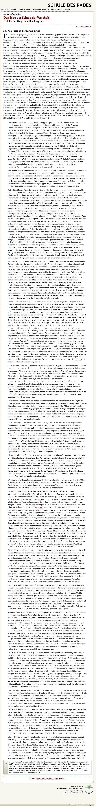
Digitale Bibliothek (10, 9)
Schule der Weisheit (24, 9)
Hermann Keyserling (40, 9)
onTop (89, 805)
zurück (80, 26)
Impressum (83, 805)
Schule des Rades (74, 805)
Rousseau (31, 494)
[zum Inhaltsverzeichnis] (84, 26)
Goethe (40, 507)
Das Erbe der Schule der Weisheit (59, 9)
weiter (87, 26)
